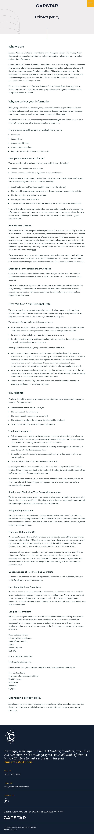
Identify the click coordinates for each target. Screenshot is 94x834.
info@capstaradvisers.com (19, 662)
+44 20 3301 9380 (12, 774)
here (34, 249)
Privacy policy (10, 829)
